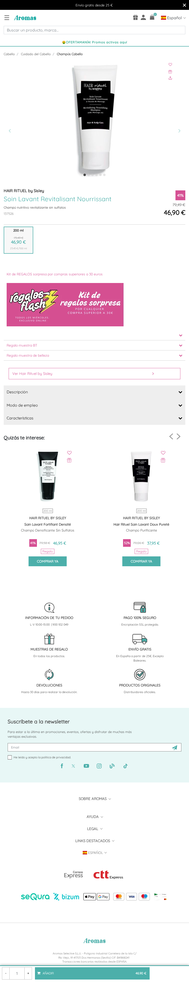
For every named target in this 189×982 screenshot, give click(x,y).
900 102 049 (60, 624)
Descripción (17, 391)
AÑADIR (94, 971)
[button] (17, 121)
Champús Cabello (70, 54)
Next (178, 436)
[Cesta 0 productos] (152, 17)
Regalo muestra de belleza (28, 355)
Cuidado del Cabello (36, 54)
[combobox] (94, 30)
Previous (171, 436)
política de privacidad (55, 757)
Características (20, 418)
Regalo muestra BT (22, 345)
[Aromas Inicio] (24, 17)
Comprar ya (47, 561)
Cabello (9, 54)
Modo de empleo (22, 405)
